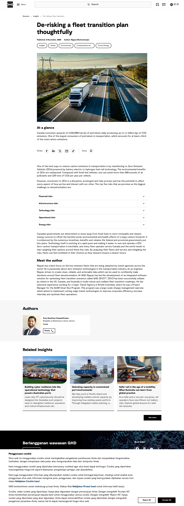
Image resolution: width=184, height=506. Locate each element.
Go (148, 5)
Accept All (166, 500)
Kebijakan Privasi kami (84, 486)
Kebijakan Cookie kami (27, 481)
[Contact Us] (164, 5)
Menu (23, 4)
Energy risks (45, 225)
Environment (66, 45)
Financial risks (46, 196)
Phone (47, 331)
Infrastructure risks (48, 203)
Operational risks (47, 218)
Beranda (26, 16)
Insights (36, 16)
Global (52, 45)
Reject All (147, 500)
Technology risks (47, 210)
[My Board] (157, 5)
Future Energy (103, 45)
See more (152, 417)
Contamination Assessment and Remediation (86, 45)
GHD (10, 5)
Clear (142, 5)
